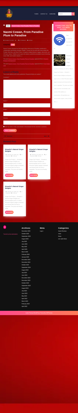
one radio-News (62, 238)
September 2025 (26, 236)
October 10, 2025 (9, 40)
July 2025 (24, 241)
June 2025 (24, 244)
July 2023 (24, 290)
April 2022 (24, 306)
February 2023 (26, 303)
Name (5, 100)
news (8, 25)
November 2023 (26, 280)
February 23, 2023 (11, 154)
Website (5, 118)
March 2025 (25, 251)
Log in (41, 231)
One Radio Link (63, 24)
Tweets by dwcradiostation (10, 234)
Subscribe (52, 14)
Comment (6, 77)
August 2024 (25, 270)
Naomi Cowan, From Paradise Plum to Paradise (21, 59)
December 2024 (26, 259)
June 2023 (24, 293)
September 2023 (26, 285)
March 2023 (25, 301)
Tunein (36, 14)
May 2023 (24, 296)
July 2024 (24, 272)
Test (67, 35)
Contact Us (43, 14)
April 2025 (24, 249)
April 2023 (24, 298)
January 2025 (25, 257)
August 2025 (25, 238)
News (59, 236)
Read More (10, 176)
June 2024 (24, 275)
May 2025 (24, 246)
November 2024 (26, 262)
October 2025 (25, 233)
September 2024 (26, 267)
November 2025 (26, 231)
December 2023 (26, 277)
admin (69, 38)
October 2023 (25, 283)
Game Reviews (62, 231)
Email (5, 109)
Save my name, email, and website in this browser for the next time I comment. (26, 126)
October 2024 (25, 264)
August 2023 (25, 288)
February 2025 (26, 254)
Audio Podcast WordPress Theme (35, 313)
